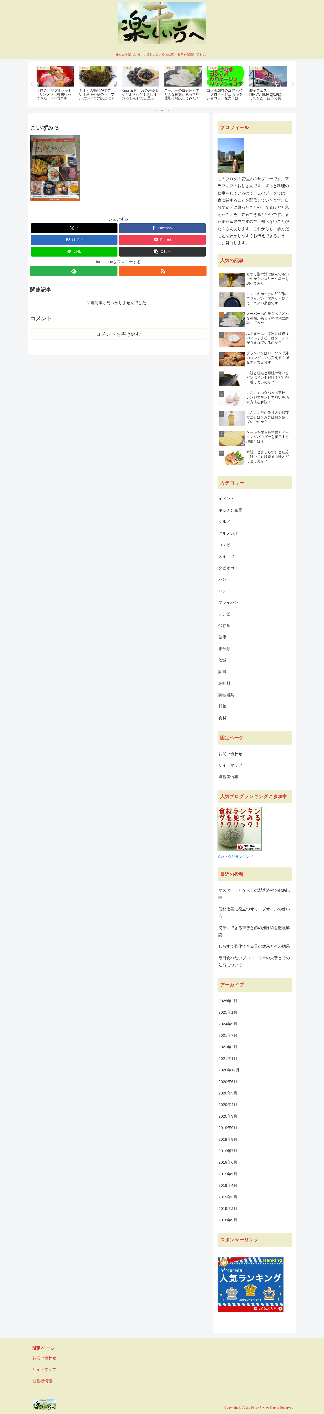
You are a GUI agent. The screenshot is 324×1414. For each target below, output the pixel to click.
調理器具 (226, 695)
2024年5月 (227, 1024)
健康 (222, 637)
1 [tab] (155, 110)
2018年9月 (227, 1220)
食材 (222, 718)
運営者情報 (228, 776)
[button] (162, 252)
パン (222, 579)
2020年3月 (227, 1116)
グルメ (224, 521)
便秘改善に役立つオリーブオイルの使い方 (254, 912)
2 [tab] (162, 110)
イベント (226, 498)
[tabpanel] (60, 83)
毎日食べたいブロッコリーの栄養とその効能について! (254, 961)
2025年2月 (227, 1001)
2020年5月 (227, 1093)
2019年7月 (227, 1151)
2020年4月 (227, 1104)
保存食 (224, 625)
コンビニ (226, 545)
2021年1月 (227, 1058)
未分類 (224, 649)
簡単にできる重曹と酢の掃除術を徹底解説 (254, 931)
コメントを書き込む (118, 334)
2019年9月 (227, 1128)
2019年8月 (227, 1139)
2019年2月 (227, 1208)
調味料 (224, 683)
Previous (31, 84)
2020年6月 (227, 1081)
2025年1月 (227, 1012)
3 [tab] (168, 110)
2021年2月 (227, 1047)
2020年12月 (229, 1070)
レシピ (224, 614)
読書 (222, 671)
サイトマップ (230, 765)
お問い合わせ (230, 754)
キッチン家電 (230, 510)
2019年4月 (227, 1185)
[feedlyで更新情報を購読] (73, 271)
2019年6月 (227, 1162)
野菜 (222, 706)
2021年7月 (227, 1035)
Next (292, 84)
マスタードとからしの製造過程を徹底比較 (254, 894)
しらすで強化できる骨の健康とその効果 (254, 946)
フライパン (228, 602)
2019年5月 (227, 1174)
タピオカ (226, 568)
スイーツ (226, 556)
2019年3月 (227, 1197)
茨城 (222, 660)
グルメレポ (228, 533)
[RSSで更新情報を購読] (163, 271)
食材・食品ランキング (235, 857)
